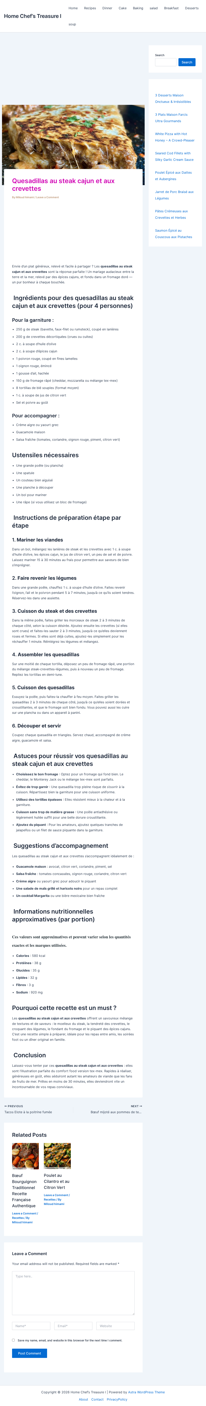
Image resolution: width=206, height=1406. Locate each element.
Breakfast (171, 8)
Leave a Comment (47, 197)
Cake (123, 8)
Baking (138, 8)
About (83, 1399)
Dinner (107, 8)
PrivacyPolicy (117, 1399)
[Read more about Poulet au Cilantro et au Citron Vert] (57, 1156)
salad (154, 8)
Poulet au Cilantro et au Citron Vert (56, 1181)
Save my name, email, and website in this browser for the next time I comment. (70, 1340)
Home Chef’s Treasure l (32, 16)
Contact (97, 1399)
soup (72, 24)
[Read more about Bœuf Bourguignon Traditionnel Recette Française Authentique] (25, 1156)
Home (73, 8)
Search (159, 55)
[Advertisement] (73, 75)
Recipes (90, 8)
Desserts (192, 8)
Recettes (18, 1217)
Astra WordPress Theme (146, 1392)
